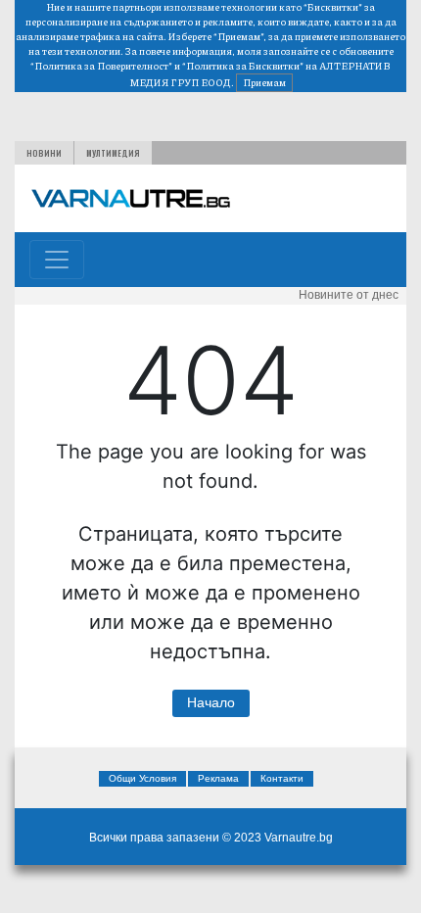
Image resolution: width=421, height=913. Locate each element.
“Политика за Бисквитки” (243, 65)
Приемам (264, 82)
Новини (44, 153)
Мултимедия (113, 153)
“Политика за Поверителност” (101, 65)
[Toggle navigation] (56, 259)
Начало (211, 702)
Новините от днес (348, 295)
